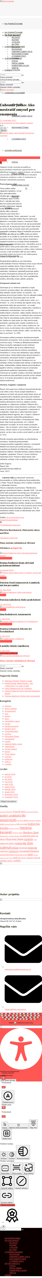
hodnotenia (32, 821)
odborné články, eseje (22, 116)
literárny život (19, 139)
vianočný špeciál (33, 858)
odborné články (7, 843)
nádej (35, 840)
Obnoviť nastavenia (7, 1205)
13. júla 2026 (5, 604)
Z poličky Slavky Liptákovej (14, 646)
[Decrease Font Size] (3, 1087)
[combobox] (21, 1019)
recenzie (29, 123)
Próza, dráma (10, 754)
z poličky (8, 764)
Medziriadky (4, 836)
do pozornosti (6, 123)
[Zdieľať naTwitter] (1, 163)
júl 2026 (8, 777)
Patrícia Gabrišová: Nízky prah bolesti (20, 599)
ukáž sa (15, 68)
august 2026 (10, 774)
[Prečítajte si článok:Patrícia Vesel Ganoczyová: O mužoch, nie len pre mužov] (21, 574)
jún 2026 (8, 779)
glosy (7, 719)
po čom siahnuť (19, 123)
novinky (3, 595)
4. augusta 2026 (7, 570)
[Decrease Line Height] (3, 1116)
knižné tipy (34, 824)
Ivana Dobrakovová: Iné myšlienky (18, 688)
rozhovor (4, 851)
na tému (15, 44)
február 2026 (10, 789)
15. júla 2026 (5, 590)
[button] (1, 1027)
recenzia (23, 847)
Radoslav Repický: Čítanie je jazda (18, 681)
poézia (15, 162)
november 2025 (11, 797)
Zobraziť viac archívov (8, 801)
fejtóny (7, 716)
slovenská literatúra (29, 851)
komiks (8, 70)
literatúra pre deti (14, 828)
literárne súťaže (17, 833)
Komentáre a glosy (20, 185)
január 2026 (10, 792)
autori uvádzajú (13, 150)
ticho (11, 858)
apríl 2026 (9, 784)
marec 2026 (10, 787)
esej (6, 713)
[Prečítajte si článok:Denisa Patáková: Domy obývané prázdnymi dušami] (21, 554)
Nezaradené (9, 739)
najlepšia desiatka (13, 836)
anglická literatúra (32, 812)
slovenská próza (21, 855)
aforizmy (8, 706)
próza (14, 847)
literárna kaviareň (15, 93)
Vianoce (23, 858)
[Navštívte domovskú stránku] (7, 90)
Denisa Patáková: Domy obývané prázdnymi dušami (17, 564)
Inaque (38, 820)
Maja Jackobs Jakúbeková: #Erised (17, 660)
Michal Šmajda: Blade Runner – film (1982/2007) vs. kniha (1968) (19, 684)
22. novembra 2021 (8, 120)
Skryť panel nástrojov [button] (8, 1080)
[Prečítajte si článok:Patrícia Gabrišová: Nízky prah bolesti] (21, 592)
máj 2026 (9, 782)
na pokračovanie (27, 835)
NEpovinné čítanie (20, 127)
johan (2, 824)
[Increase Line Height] (3, 1107)
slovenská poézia (7, 854)
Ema (17, 821)
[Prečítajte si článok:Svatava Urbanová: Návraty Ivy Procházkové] (21, 621)
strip (30, 854)
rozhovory (9, 759)
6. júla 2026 (5, 636)
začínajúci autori (6, 861)
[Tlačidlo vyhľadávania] (22, 75)
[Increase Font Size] (3, 1078)
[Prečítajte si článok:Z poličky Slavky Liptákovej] (21, 639)
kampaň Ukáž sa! (10, 824)
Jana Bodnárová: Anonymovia (15, 614)
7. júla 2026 (5, 619)
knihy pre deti (21, 824)
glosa (25, 820)
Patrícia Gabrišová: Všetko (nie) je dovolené (22, 696)
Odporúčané (9, 746)
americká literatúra (6, 812)
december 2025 (11, 794)
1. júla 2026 (5, 650)
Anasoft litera (19, 811)
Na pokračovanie (14, 24)
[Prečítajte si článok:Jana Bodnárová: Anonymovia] (21, 607)
